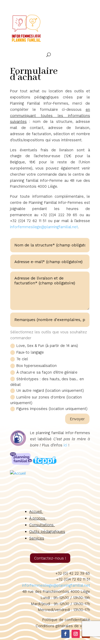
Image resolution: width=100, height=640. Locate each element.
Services (36, 538)
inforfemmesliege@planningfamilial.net (44, 227)
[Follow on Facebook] (65, 634)
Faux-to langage (30, 352)
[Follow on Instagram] (76, 634)
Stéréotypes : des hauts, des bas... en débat (47, 382)
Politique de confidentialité (66, 619)
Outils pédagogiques (47, 531)
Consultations (42, 525)
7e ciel (22, 359)
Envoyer (77, 418)
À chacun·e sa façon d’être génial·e (46, 372)
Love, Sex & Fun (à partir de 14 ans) (47, 345)
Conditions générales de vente (63, 626)
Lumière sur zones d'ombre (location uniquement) (46, 400)
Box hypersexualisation (36, 365)
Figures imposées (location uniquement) (51, 408)
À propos (37, 518)
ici (65, 445)
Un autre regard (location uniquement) (50, 390)
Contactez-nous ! (50, 558)
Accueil (36, 511)
